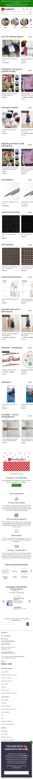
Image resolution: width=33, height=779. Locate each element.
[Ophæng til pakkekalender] (11, 363)
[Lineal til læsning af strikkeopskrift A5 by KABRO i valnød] (11, 432)
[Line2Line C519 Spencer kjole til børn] (11, 292)
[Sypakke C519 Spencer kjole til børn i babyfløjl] (11, 328)
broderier (8, 523)
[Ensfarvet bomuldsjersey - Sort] (11, 227)
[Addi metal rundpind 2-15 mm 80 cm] (11, 195)
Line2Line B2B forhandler (7, 724)
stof (30, 522)
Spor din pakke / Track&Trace (9, 709)
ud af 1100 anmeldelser (15, 592)
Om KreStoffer (5, 700)
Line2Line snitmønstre (8, 525)
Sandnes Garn (5, 672)
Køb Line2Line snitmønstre (8, 740)
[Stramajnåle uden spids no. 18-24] (11, 397)
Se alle (30, 36)
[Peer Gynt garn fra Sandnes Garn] (11, 52)
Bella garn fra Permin (6, 681)
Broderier (3, 687)
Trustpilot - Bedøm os (6, 721)
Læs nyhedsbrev (5, 712)
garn (3, 523)
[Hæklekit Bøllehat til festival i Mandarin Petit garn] (11, 86)
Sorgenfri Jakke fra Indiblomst (9, 693)
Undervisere (4, 734)
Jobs (2, 718)
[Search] (30, 13)
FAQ (2, 715)
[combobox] (16, 12)
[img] (16, 591)
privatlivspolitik (16, 768)
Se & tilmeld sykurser (6, 737)
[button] (4, 601)
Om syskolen (4, 731)
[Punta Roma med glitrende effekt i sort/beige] (11, 260)
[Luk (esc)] (31, 742)
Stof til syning (4, 684)
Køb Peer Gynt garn (6, 678)
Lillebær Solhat (5, 690)
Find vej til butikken (6, 706)
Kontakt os (4, 703)
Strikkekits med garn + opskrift (9, 675)
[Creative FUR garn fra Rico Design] (11, 123)
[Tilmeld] (27, 772)
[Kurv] (27, 9)
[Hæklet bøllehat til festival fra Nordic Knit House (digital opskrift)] (11, 162)
